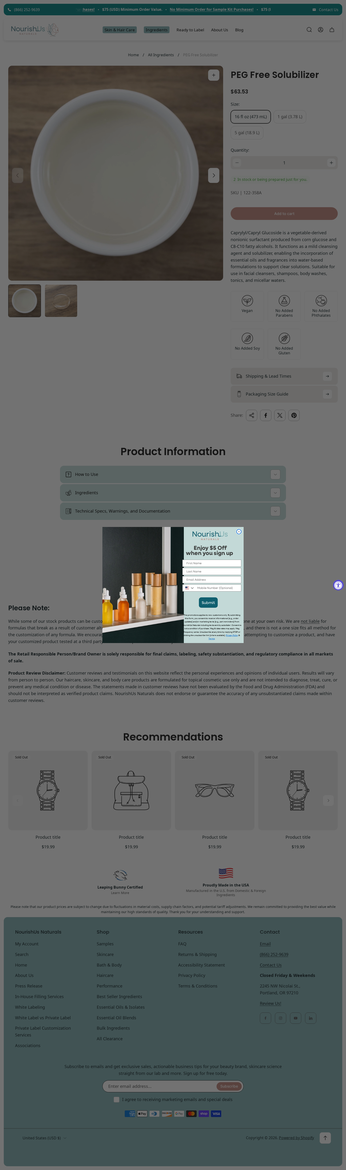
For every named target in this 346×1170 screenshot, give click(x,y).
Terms (212, 639)
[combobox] (189, 588)
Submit (208, 602)
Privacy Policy (232, 635)
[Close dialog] (239, 531)
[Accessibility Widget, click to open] (338, 585)
